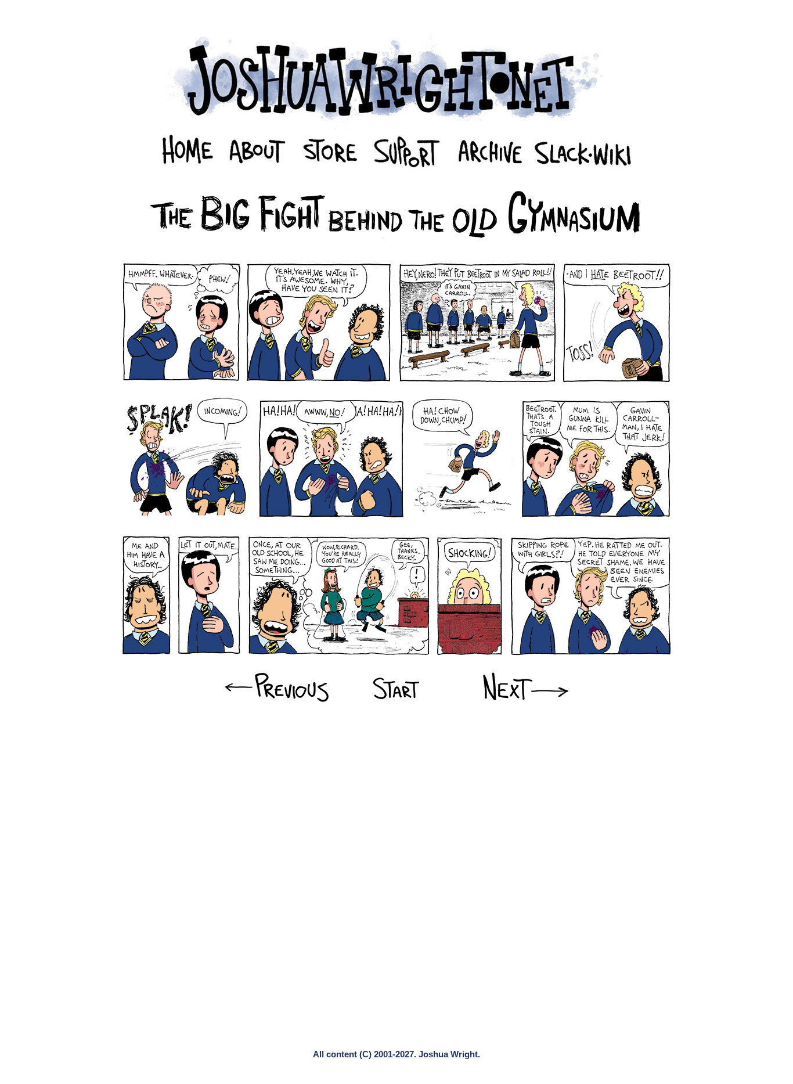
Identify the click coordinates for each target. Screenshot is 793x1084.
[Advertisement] (396, 755)
